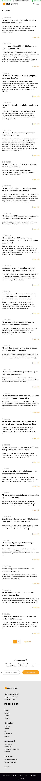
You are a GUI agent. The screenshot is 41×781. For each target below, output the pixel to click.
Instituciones (8, 733)
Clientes (6, 715)
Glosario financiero (10, 762)
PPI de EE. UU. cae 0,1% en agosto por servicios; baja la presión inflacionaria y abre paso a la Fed (20, 240)
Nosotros (7, 713)
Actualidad (9, 741)
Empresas (7, 726)
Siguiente (27, 642)
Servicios (8, 723)
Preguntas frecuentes (11, 759)
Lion (6, 710)
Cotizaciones (8, 744)
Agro (5, 731)
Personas (7, 728)
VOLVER (7, 11)
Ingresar (7, 766)
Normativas (7, 746)
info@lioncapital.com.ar (11, 697)
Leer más (37, 37)
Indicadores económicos (11, 749)
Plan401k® (7, 736)
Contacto (8, 756)
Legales (6, 718)
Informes (7, 751)
